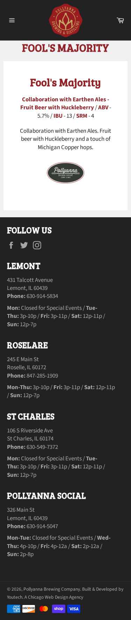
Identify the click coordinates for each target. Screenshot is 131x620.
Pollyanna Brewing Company (51, 589)
